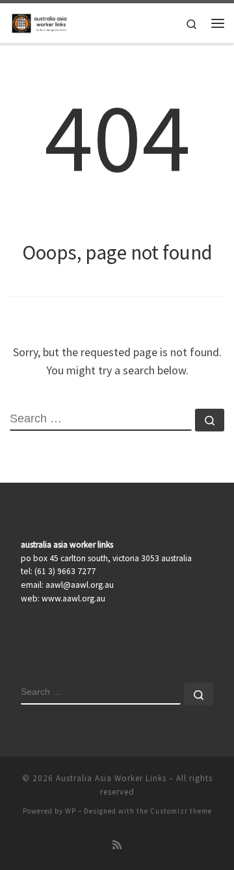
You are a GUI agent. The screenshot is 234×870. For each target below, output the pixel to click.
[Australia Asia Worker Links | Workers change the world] (41, 21)
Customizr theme (181, 811)
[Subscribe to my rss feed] (117, 845)
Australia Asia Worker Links (111, 778)
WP (70, 811)
